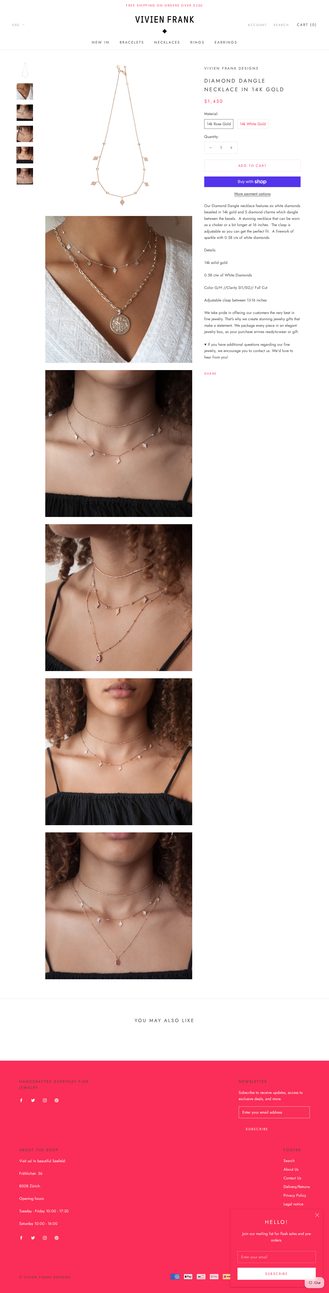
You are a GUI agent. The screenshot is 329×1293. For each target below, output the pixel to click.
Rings (197, 42)
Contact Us (292, 1178)
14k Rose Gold (219, 124)
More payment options (252, 193)
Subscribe (276, 1273)
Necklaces (167, 42)
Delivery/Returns (296, 1186)
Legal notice (293, 1204)
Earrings (226, 42)
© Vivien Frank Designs (45, 1277)
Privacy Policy (294, 1195)
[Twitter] (227, 372)
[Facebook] (221, 372)
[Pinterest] (233, 372)
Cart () (307, 24)
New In (101, 42)
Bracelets (132, 42)
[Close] (317, 1215)
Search (281, 25)
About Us (290, 1169)
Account (257, 25)
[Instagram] (45, 1100)
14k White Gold (253, 124)
